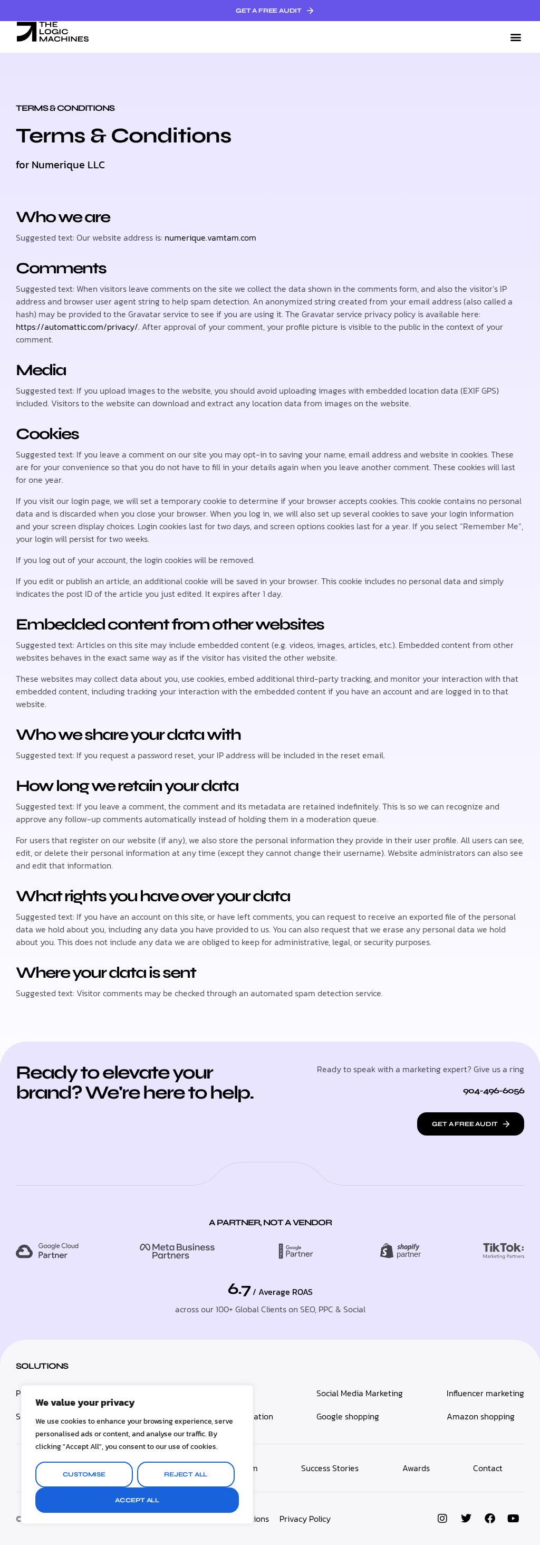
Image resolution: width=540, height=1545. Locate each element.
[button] (515, 37)
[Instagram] (442, 1518)
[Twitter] (466, 1518)
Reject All (185, 1474)
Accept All (137, 1500)
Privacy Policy (305, 1518)
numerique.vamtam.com (210, 237)
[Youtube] (513, 1518)
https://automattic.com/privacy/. (79, 326)
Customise (84, 1474)
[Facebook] (489, 1518)
